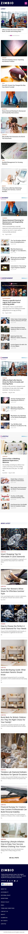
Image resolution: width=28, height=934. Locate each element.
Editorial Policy (5, 895)
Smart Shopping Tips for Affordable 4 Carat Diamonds (13, 555)
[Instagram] (9, 881)
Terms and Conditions (7, 908)
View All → (24, 197)
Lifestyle (3, 923)
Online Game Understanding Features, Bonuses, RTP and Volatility (18, 320)
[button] (3, 21)
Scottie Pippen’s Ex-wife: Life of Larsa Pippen (19, 345)
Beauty (3, 914)
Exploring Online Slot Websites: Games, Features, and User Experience (18, 336)
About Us (3, 889)
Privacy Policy (5, 902)
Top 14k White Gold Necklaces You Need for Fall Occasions (18, 425)
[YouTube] (14, 881)
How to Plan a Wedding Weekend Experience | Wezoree (11, 460)
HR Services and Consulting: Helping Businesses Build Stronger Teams (18, 258)
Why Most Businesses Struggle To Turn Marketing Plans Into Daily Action (18, 249)
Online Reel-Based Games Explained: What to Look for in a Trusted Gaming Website (19, 328)
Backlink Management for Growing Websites (12, 163)
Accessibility (4, 892)
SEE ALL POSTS (14, 858)
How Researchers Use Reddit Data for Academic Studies (19, 505)
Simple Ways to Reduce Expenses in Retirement (17, 479)
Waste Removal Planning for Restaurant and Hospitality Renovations (14, 112)
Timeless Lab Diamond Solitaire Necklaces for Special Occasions (14, 773)
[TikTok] (17, 881)
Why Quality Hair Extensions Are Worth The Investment (13, 137)
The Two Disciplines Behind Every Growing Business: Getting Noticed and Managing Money (18, 241)
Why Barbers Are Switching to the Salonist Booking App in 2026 (18, 416)
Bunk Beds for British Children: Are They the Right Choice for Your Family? (13, 719)
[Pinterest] (12, 881)
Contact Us (4, 911)
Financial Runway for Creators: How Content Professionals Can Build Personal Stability (14, 809)
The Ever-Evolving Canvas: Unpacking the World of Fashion (13, 60)
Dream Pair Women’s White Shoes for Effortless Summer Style (12, 591)
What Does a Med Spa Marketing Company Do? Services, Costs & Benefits (11, 189)
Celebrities (4, 917)
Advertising (4, 898)
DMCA (2, 905)
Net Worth (4, 920)
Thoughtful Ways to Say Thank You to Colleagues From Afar (13, 30)
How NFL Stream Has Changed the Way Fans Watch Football (13, 86)
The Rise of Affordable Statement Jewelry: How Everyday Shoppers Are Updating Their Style (17, 496)
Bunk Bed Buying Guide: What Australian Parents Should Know (13, 672)
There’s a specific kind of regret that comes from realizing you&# (12, 302)
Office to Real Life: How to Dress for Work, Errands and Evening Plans (13, 382)
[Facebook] (7, 881)
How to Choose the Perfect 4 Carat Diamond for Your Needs (13, 627)
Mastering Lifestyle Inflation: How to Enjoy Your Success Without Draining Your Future (13, 844)
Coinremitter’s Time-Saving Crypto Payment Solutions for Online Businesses (18, 266)
